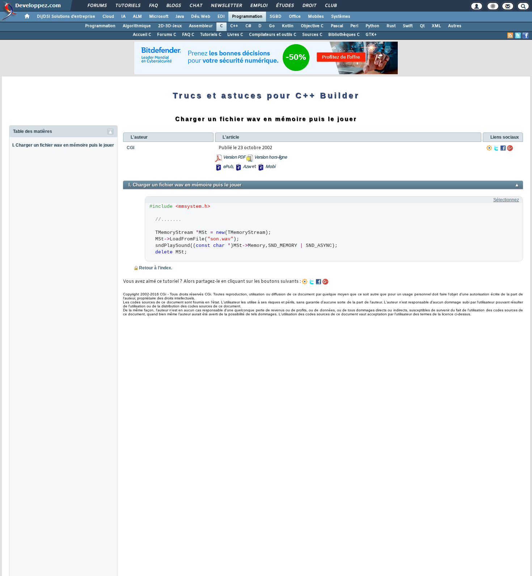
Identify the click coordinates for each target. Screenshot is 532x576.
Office (295, 16)
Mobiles (316, 16)
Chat (196, 6)
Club (330, 6)
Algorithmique (137, 26)
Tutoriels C (210, 34)
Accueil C (142, 34)
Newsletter (226, 6)
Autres (454, 26)
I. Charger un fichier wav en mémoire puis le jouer (63, 145)
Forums (96, 6)
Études (284, 6)
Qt (422, 26)
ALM (137, 16)
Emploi (258, 6)
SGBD (276, 16)
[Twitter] (496, 148)
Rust (391, 26)
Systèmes (340, 16)
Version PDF (234, 157)
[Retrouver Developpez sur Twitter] (518, 35)
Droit (309, 6)
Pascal (337, 26)
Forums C (166, 34)
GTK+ (371, 34)
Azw (247, 167)
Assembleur (201, 26)
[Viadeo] (489, 148)
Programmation (247, 16)
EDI (221, 16)
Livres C (235, 34)
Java (180, 16)
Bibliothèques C (344, 34)
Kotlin (288, 26)
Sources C (312, 34)
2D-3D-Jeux (170, 26)
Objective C (312, 26)
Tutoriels (127, 6)
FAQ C (188, 34)
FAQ (153, 6)
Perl (354, 26)
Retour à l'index (155, 267)
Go (272, 26)
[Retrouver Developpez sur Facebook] (525, 35)
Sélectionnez (506, 199)
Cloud (108, 16)
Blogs (173, 6)
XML (436, 26)
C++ (234, 26)
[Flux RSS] (510, 35)
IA (123, 16)
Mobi (270, 167)
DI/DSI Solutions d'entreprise (66, 16)
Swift (408, 26)
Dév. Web (200, 16)
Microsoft (158, 16)
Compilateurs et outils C (272, 34)
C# (248, 26)
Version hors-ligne (270, 157)
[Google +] (510, 148)
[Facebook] (503, 148)
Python (372, 26)
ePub (228, 167)
